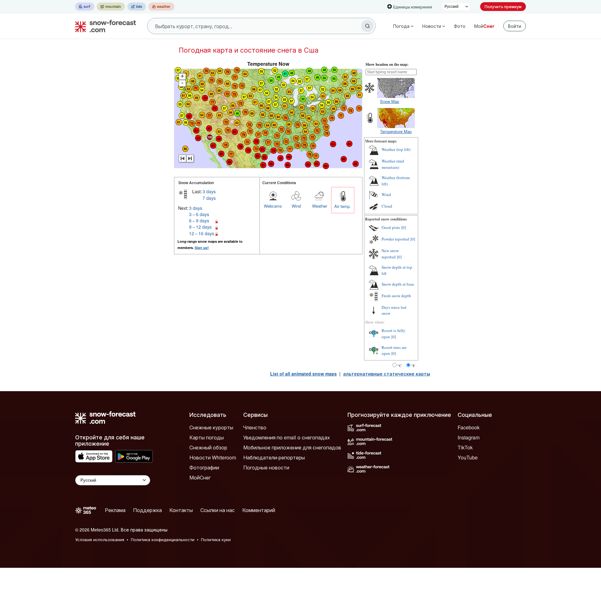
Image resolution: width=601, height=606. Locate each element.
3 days (209, 191)
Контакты (181, 510)
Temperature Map (396, 131)
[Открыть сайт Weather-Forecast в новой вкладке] (161, 7)
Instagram (469, 437)
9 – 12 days (200, 227)
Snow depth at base (398, 284)
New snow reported (390, 254)
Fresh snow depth (396, 295)
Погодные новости (266, 467)
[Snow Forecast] (103, 26)
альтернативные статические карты (386, 373)
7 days (209, 198)
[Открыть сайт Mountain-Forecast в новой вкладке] (111, 7)
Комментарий (258, 510)
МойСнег (200, 477)
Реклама (115, 510)
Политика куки (216, 539)
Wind (296, 206)
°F (413, 365)
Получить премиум (503, 6)
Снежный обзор (208, 447)
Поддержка (147, 510)
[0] (403, 227)
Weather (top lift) (396, 149)
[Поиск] (367, 26)
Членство (254, 427)
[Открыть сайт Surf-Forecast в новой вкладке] (84, 7)
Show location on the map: (387, 64)
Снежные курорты (211, 427)
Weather (319, 206)
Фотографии (204, 467)
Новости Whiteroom (212, 457)
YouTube (468, 457)
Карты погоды (206, 437)
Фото (459, 26)
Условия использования (99, 539)
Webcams (273, 206)
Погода (401, 26)
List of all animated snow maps (303, 373)
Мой (484, 26)
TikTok (465, 447)
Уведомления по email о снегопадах (286, 437)
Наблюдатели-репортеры (274, 457)
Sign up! (202, 247)
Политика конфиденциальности (162, 539)
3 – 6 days (199, 214)
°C (400, 365)
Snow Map (389, 101)
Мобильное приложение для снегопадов (292, 447)
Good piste (391, 227)
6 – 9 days (199, 220)
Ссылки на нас (217, 510)
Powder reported (395, 239)
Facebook (469, 427)
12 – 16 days (201, 233)
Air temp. (342, 206)
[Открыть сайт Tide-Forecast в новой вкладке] (136, 7)
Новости (431, 26)
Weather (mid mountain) (393, 164)
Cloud (387, 206)
